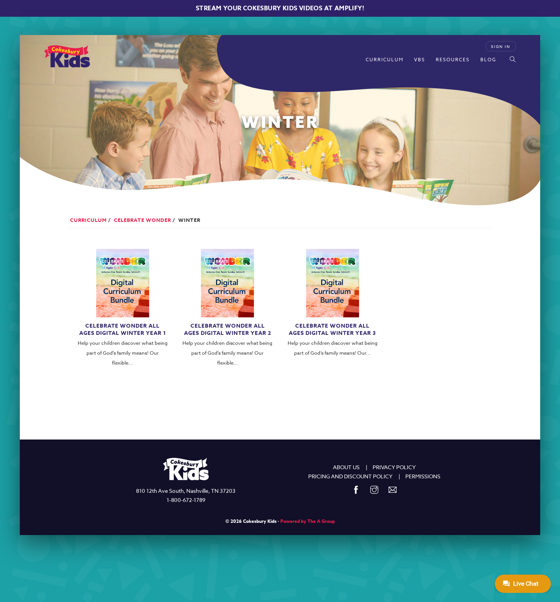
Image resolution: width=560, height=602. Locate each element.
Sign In (500, 46)
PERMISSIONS (422, 476)
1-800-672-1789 (185, 499)
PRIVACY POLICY (394, 467)
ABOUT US (346, 467)
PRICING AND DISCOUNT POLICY (350, 476)
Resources (453, 59)
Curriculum (384, 59)
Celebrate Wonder (142, 220)
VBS (419, 59)
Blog (488, 59)
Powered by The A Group (307, 521)
